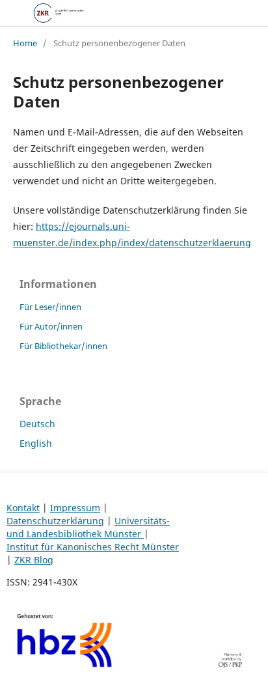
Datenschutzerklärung (55, 521)
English (36, 443)
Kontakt (23, 507)
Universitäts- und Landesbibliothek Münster (88, 527)
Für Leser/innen (50, 307)
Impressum (75, 507)
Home (25, 43)
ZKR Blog (33, 560)
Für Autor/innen (51, 326)
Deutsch (37, 423)
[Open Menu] (13, 13)
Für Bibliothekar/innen (63, 346)
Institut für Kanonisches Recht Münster (93, 547)
